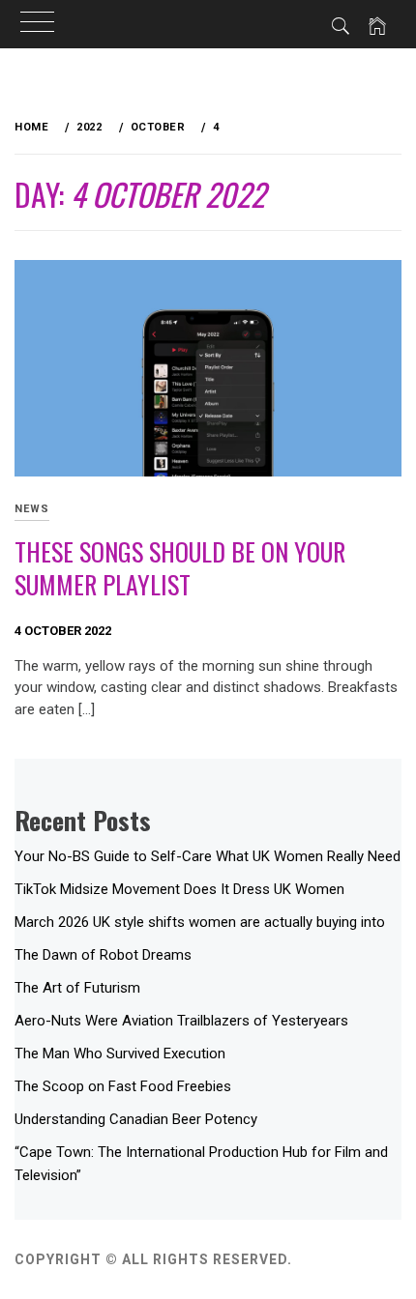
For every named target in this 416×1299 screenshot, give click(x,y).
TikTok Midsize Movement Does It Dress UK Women (179, 889)
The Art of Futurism (77, 987)
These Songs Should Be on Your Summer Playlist (180, 568)
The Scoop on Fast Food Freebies (123, 1086)
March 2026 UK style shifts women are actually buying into (200, 922)
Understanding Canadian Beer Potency (136, 1119)
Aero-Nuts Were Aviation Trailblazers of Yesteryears (181, 1020)
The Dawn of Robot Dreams (103, 955)
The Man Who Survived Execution (120, 1053)
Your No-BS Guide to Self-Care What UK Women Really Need (208, 856)
